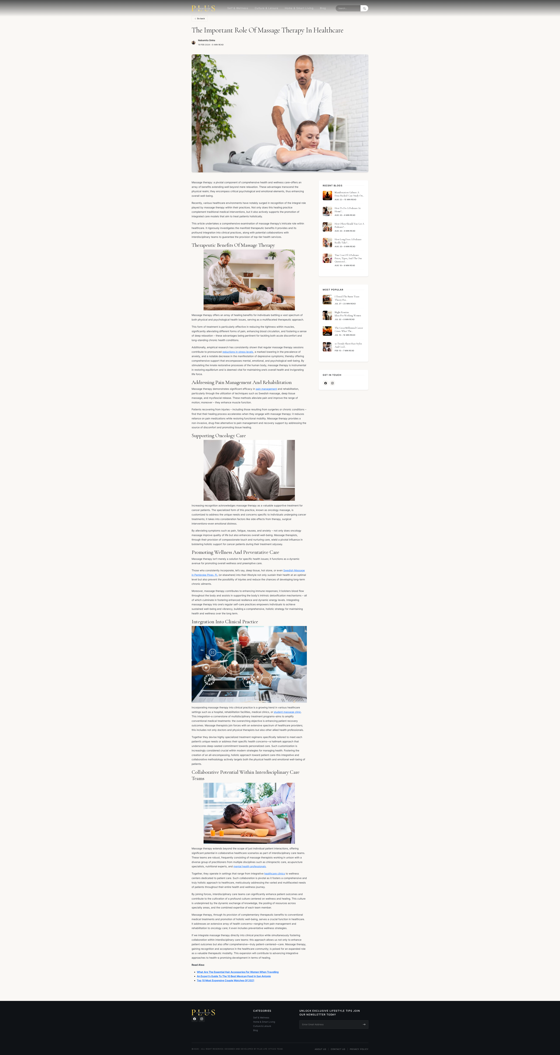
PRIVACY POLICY (359, 1049)
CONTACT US (338, 1049)
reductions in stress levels (237, 351)
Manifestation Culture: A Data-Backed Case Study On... (349, 194)
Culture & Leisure (266, 8)
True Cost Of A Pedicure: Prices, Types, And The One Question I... (348, 258)
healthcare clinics (274, 873)
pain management (266, 388)
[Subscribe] (364, 1024)
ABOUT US (320, 1049)
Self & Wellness (237, 8)
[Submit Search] (364, 8)
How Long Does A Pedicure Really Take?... (348, 241)
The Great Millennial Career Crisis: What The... (349, 329)
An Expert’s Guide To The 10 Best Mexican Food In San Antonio (234, 976)
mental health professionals (249, 866)
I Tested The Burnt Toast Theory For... (347, 298)
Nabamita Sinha (206, 40)
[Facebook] (325, 383)
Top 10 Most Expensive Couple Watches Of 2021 (225, 980)
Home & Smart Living (299, 8)
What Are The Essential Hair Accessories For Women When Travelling (238, 971)
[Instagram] (332, 383)
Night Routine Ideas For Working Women (348, 314)
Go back (201, 18)
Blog (323, 8)
